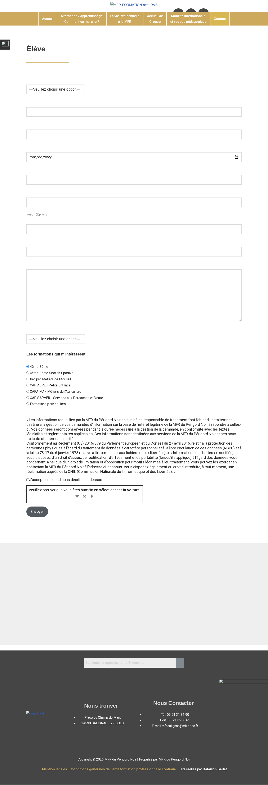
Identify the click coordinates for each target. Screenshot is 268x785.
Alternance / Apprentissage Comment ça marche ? (82, 19)
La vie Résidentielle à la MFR (124, 19)
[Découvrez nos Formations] (5, 43)
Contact (220, 19)
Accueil (47, 19)
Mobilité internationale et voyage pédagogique (188, 19)
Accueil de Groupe (155, 19)
